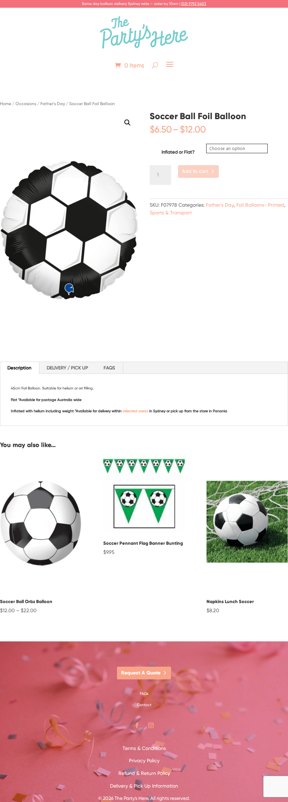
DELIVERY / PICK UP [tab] (67, 367)
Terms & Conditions (144, 748)
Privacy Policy (144, 760)
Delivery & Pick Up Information (144, 786)
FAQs (144, 693)
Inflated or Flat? (178, 152)
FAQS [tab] (109, 367)
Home (5, 103)
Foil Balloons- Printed (260, 205)
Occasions (25, 103)
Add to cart (195, 171)
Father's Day (52, 103)
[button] (127, 122)
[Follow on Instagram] (151, 725)
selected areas (135, 411)
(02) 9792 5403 (193, 3)
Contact (144, 705)
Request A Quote (141, 673)
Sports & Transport (171, 212)
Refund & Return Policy (144, 773)
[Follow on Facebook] (137, 725)
